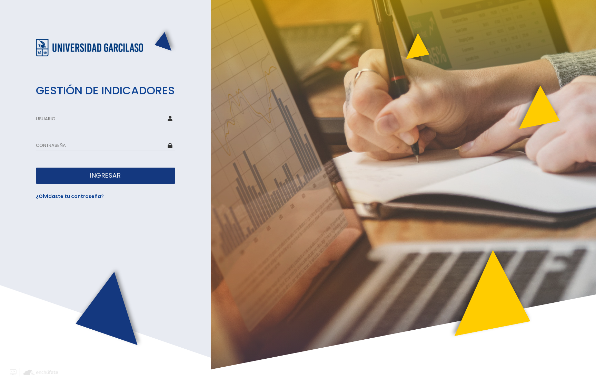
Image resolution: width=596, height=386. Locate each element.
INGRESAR (105, 175)
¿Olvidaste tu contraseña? (70, 196)
